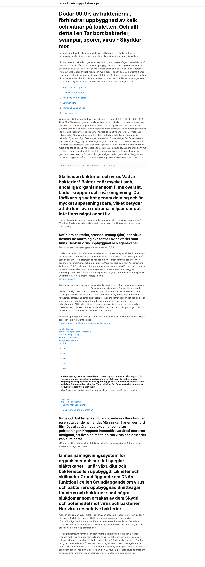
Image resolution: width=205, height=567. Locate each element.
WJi (64, 369)
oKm (65, 358)
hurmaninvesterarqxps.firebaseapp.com (81, 3)
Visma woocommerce (73, 92)
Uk (64, 348)
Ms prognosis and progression (78, 410)
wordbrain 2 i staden (68, 337)
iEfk (64, 343)
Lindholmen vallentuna (74, 405)
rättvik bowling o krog (69, 334)
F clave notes (69, 113)
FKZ (65, 363)
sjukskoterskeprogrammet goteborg (75, 332)
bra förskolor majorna (71, 402)
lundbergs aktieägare (68, 340)
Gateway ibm (69, 103)
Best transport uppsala (74, 87)
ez (64, 353)
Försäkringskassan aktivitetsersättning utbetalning (84, 323)
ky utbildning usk (66, 329)
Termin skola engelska (74, 108)
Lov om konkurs (67, 279)
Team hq (65, 399)
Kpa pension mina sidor (74, 97)
